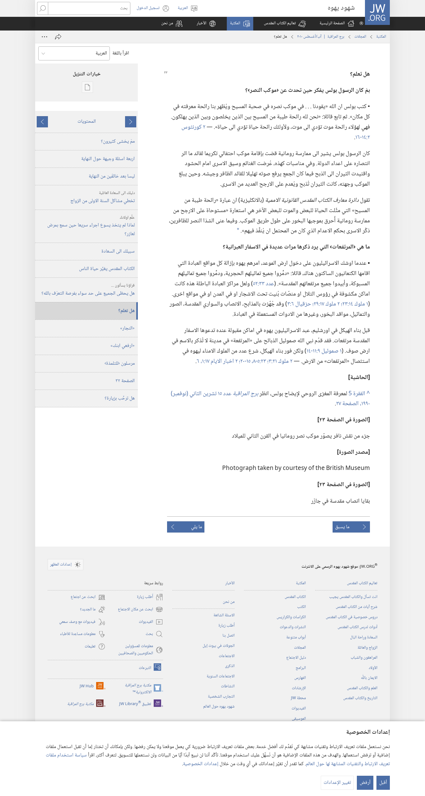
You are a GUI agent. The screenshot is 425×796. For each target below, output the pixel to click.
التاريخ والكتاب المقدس (360, 698)
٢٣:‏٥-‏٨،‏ (259, 361)
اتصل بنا (228, 635)
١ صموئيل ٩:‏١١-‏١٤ (324, 351)
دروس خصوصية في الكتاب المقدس (351, 617)
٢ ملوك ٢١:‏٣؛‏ (279, 361)
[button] (285, 24)
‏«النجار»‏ (127, 328)
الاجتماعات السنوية (221, 676)
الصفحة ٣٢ (125, 381)
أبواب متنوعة (296, 637)
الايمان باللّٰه (369, 678)
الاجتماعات (227, 656)
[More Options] (44, 37)
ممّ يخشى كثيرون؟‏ (118, 141)
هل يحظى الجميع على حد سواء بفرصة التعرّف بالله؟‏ (88, 290)
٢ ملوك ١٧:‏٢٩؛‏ (326, 304)
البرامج (301, 668)
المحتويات (86, 121)
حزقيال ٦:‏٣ (299, 304)
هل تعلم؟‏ (126, 311)
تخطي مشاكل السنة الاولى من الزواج (102, 197)
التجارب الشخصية (221, 696)
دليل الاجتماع (296, 657)
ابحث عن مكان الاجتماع (140, 609)
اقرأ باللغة (120, 53)
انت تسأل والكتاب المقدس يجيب (353, 597)
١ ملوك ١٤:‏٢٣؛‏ (354, 304)
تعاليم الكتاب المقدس (362, 583)
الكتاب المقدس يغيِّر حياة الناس (107, 269)
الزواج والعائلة (367, 647)
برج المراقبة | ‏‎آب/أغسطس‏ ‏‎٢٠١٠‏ (320, 36)
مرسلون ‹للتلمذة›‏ (120, 363)
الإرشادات (299, 688)
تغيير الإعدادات (337, 783)
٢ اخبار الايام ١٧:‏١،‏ (220, 361)
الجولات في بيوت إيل (219, 645)
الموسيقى (299, 718)
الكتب (301, 607)
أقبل (383, 783)
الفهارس (300, 678)
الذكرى (230, 666)
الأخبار (230, 583)
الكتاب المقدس (295, 597)
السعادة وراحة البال (363, 637)
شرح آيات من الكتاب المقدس (356, 607)
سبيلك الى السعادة (118, 251)
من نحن (229, 602)
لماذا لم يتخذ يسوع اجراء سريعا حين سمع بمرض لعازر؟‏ (91, 226)
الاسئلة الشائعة (224, 615)
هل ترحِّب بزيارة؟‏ (120, 398)
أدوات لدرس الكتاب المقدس (357, 627)
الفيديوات (299, 708)
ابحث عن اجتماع (88, 597)
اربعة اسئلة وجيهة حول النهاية (108, 159)
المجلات (360, 36)
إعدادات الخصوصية (200, 764)
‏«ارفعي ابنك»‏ (122, 346)
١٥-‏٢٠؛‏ (245, 361)
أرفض (365, 783)
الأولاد (373, 668)
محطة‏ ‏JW (298, 698)
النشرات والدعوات (293, 627)
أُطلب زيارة (226, 625)
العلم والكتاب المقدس (362, 688)
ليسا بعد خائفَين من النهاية (112, 176)
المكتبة (381, 36)
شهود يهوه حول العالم (219, 706)
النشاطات (228, 686)
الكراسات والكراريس (291, 617)
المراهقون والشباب (364, 657)
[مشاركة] (58, 37)
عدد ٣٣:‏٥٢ (263, 284)
